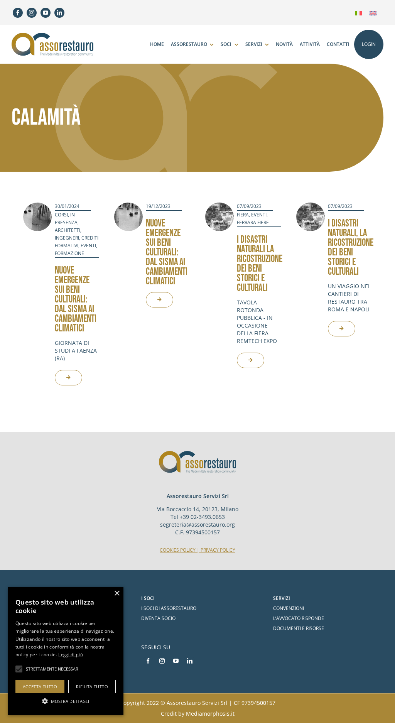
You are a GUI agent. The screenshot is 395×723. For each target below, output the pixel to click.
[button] (65, 701)
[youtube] (46, 13)
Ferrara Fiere (253, 222)
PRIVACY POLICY (218, 550)
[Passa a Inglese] (373, 12)
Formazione (69, 253)
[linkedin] (59, 13)
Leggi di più (70, 654)
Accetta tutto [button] (40, 686)
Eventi (88, 245)
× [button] (117, 593)
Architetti (67, 230)
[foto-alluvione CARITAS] (37, 206)
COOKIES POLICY (178, 550)
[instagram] (32, 13)
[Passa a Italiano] (358, 12)
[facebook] (18, 13)
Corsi (61, 214)
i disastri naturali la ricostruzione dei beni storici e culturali (259, 264)
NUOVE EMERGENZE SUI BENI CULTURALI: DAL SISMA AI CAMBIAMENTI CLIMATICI (75, 299)
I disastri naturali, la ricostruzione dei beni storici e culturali (350, 248)
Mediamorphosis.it (210, 713)
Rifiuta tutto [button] (92, 686)
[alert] (65, 651)
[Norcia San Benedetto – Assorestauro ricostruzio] (219, 206)
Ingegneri (67, 238)
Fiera (243, 214)
